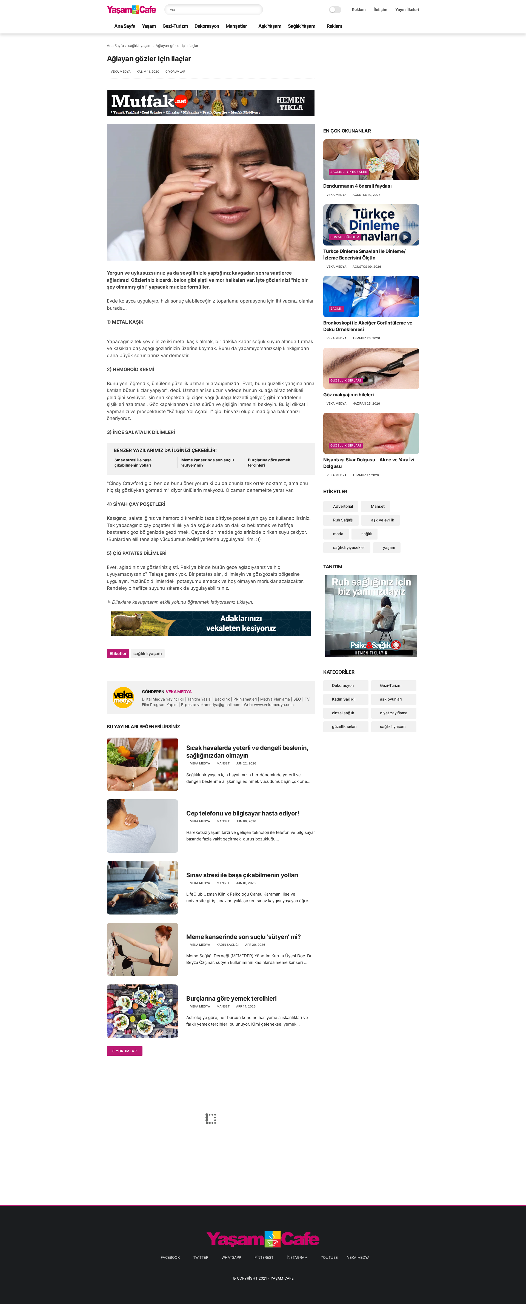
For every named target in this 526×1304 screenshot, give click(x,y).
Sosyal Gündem (344, 237)
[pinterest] (398, 26)
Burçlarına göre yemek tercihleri (269, 463)
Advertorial (342, 506)
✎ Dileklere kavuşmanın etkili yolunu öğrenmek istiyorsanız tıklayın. (180, 602)
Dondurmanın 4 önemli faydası (357, 186)
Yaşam (149, 26)
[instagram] (407, 26)
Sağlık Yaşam (301, 26)
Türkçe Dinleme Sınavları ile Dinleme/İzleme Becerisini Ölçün (364, 255)
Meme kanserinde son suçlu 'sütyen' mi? (207, 463)
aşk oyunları (391, 699)
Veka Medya (358, 1257)
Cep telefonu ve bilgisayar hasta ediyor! (242, 813)
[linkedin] (155, 668)
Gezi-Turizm (175, 26)
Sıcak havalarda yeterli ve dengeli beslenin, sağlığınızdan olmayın (247, 751)
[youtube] (416, 26)
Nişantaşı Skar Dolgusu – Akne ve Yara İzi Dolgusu (368, 463)
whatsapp (231, 1257)
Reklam (359, 9)
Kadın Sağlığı (228, 945)
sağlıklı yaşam (139, 45)
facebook (170, 1257)
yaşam (388, 547)
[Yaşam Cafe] (131, 12)
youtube (329, 1257)
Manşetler (236, 26)
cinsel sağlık (343, 712)
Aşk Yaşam (269, 26)
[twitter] (381, 26)
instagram (297, 1257)
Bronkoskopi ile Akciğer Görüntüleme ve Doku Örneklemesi (367, 326)
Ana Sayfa (124, 26)
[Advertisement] (371, 80)
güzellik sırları (345, 380)
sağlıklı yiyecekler (348, 172)
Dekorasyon (207, 26)
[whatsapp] (389, 26)
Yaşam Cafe (282, 1278)
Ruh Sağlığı (342, 520)
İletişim (380, 9)
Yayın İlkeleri (407, 9)
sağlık (336, 309)
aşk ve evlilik (382, 520)
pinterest (264, 1257)
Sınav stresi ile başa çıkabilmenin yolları (133, 463)
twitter (200, 1257)
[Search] (257, 9)
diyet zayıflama (393, 712)
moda (337, 533)
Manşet (223, 763)
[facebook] (372, 26)
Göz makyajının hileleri (348, 394)
